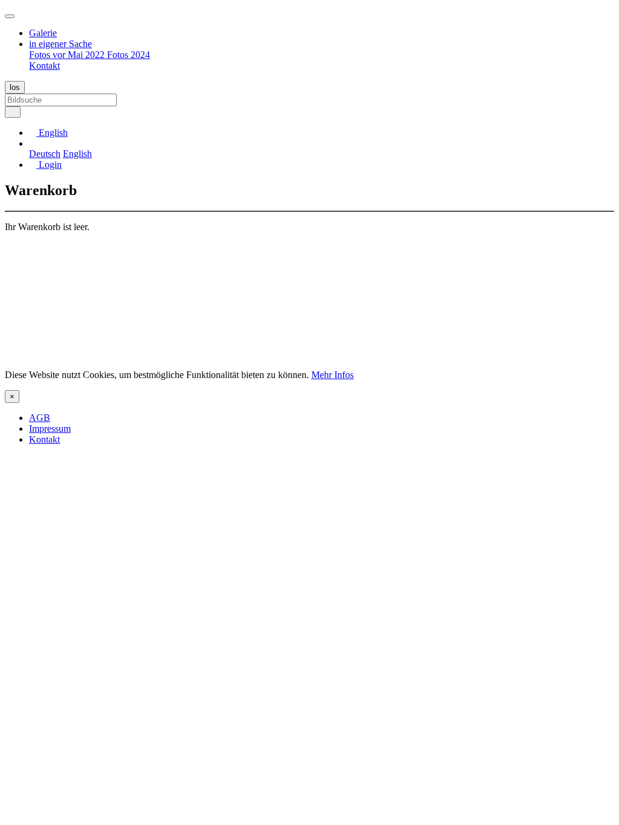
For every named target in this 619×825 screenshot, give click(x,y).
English (77, 154)
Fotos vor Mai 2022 (68, 55)
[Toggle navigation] (10, 16)
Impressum (50, 428)
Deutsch (44, 154)
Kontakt (44, 65)
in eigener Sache (60, 44)
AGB (39, 417)
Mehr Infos (332, 375)
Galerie (43, 33)
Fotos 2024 (128, 55)
